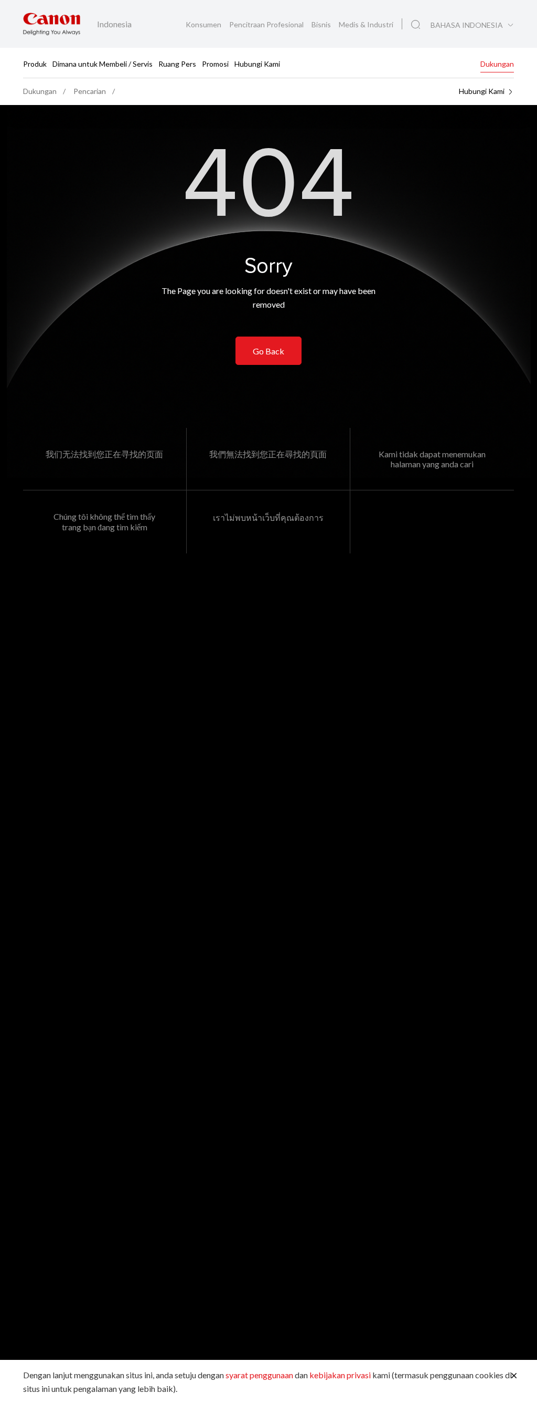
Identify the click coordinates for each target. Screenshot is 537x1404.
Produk (35, 63)
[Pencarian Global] (416, 24)
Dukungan (497, 63)
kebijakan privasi (340, 1375)
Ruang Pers (177, 63)
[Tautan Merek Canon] (51, 24)
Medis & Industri (366, 24)
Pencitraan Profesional (267, 24)
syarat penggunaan (259, 1375)
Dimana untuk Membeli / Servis (102, 63)
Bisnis (322, 24)
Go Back (268, 351)
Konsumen (204, 24)
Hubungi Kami (257, 63)
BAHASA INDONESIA (467, 25)
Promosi (215, 63)
